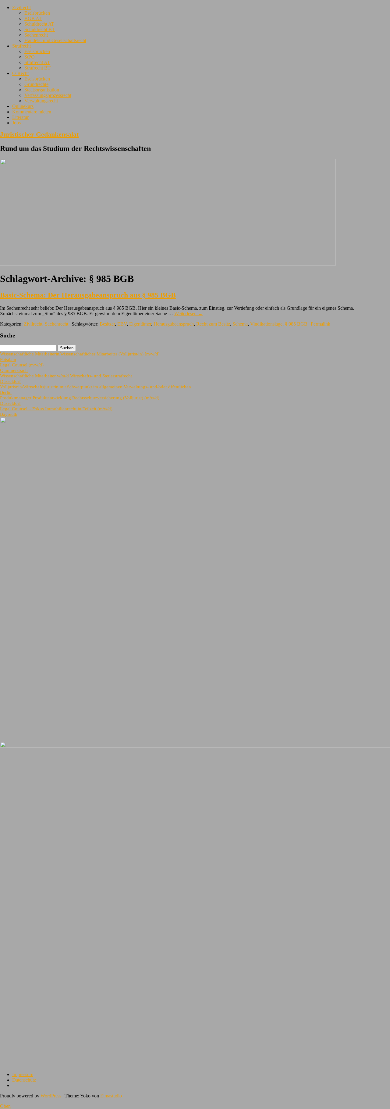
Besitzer (107, 323)
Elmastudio (111, 1095)
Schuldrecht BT (39, 29)
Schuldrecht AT (39, 24)
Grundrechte (36, 84)
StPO (29, 56)
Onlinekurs (23, 106)
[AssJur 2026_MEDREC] (195, 421)
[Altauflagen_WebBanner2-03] (195, 746)
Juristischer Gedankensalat (39, 134)
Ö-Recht (20, 73)
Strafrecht (21, 45)
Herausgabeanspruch (174, 323)
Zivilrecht (21, 7)
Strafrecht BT (37, 67)
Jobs (16, 122)
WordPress (51, 1095)
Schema (240, 323)
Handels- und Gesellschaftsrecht (55, 40)
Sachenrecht (36, 34)
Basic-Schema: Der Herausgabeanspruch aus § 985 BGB (88, 295)
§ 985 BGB (296, 323)
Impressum (22, 1074)
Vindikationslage (266, 323)
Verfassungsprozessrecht (47, 95)
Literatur (20, 117)
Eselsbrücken (37, 13)
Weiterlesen (188, 313)
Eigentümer (140, 323)
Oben (5, 1106)
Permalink (320, 323)
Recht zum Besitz (213, 323)
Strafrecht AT (37, 62)
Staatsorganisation (41, 89)
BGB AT (33, 18)
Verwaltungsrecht (41, 100)
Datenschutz (24, 1079)
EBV (122, 323)
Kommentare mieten (31, 111)
